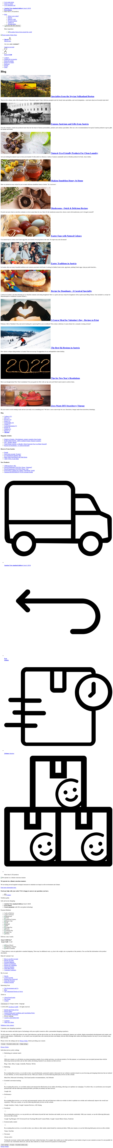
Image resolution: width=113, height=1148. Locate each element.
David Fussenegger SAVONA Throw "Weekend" (18, 467)
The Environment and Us (11, 988)
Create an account (9, 47)
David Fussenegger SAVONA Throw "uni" (16, 469)
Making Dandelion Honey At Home (67, 181)
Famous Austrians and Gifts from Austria (70, 124)
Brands (7, 427)
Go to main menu (9, 2)
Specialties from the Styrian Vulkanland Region (72, 96)
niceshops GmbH (13, 1007)
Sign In (6, 976)
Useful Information (10, 426)
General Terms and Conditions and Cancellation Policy (19, 1013)
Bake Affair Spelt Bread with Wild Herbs (15, 457)
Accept (3, 1044)
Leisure (7, 424)
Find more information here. (8, 887)
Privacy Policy (8, 1011)
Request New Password (11, 979)
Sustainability (9, 422)
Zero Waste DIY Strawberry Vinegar (68, 406)
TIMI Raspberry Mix (10, 466)
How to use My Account (11, 959)
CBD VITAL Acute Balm (11, 459)
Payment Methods (9, 962)
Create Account (8, 977)
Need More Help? (9, 968)
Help (5, 14)
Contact (6, 1000)
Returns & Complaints (10, 965)
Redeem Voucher (9, 982)
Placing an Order (9, 960)
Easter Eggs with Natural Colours (66, 236)
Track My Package (9, 981)
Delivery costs (12, 19)
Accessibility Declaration (11, 1014)
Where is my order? (13, 16)
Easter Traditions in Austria (63, 263)
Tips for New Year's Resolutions (65, 378)
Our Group (7, 999)
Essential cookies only (12, 1044)
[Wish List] (5, 50)
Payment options (12, 21)
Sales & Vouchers (9, 967)
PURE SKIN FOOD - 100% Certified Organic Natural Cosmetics (22, 441)
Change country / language (16, 1003)
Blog (5, 990)
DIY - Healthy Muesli (10, 442)
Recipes (7, 419)
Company (7, 1020)
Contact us (11, 22)
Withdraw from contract (7, 1025)
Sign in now (7, 41)
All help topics (12, 24)
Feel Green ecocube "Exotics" (12, 454)
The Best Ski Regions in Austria (65, 348)
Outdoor (7, 429)
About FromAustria (9, 997)
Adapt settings (24, 1044)
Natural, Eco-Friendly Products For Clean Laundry (74, 153)
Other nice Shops (9, 1022)
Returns (10, 17)
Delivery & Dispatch (10, 963)
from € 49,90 (17, 8)
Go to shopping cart (9, 5)
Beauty (7, 430)
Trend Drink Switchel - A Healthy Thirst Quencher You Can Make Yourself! (25, 444)
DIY (6, 418)
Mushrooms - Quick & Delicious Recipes (69, 208)
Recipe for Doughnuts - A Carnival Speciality (71, 291)
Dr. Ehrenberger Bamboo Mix (12, 455)
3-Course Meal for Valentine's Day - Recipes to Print (75, 320)
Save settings (4, 1144)
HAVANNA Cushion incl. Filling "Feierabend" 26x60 (19, 470)
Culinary (8, 416)
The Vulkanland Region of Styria (13, 991)
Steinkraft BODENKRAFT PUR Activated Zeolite (18, 472)
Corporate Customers (10, 970)
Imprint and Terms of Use (11, 1010)
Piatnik (6, 452)
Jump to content (8, 3)
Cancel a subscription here (11, 1017)
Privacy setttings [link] (8, 1016)
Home (7, 421)
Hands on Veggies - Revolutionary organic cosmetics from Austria (22, 439)
